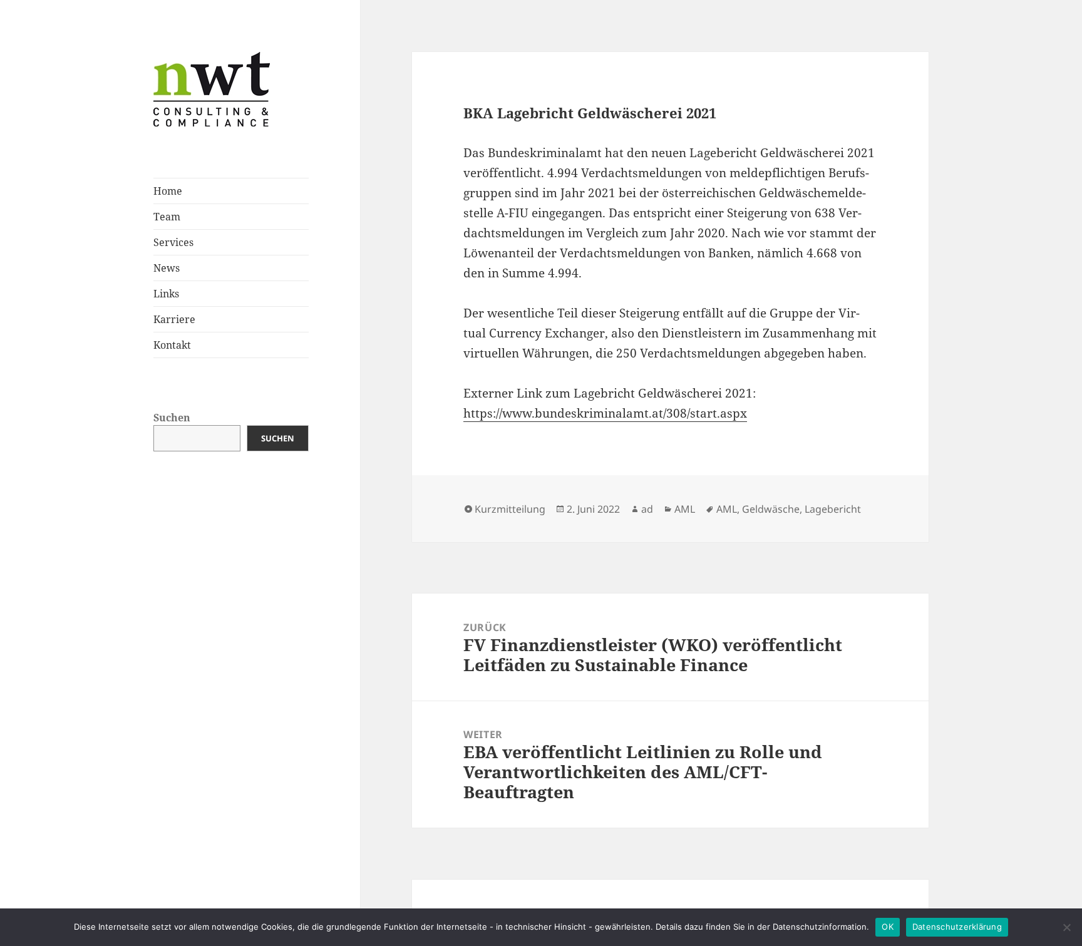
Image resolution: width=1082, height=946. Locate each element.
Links (166, 294)
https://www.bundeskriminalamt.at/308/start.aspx (605, 413)
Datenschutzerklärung (957, 927)
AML (684, 509)
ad (647, 509)
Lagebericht (833, 509)
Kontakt (172, 345)
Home (167, 191)
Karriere (174, 319)
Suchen (171, 417)
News (166, 268)
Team (166, 217)
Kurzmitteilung (510, 509)
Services (173, 242)
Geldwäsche (771, 509)
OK (888, 927)
